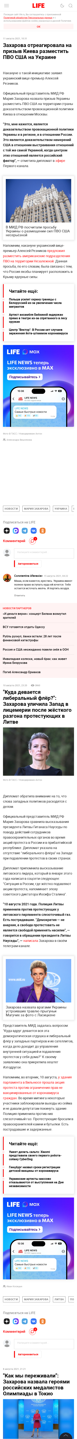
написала (30, 940)
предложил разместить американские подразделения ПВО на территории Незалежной (36, 255)
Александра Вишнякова (19, 439)
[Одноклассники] (42, 530)
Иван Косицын (14, 1286)
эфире (60, 160)
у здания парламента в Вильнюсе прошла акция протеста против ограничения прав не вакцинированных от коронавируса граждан (37, 1087)
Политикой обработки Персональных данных (28, 17)
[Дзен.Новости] (6, 530)
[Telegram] (24, 530)
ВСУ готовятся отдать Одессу (24, 627)
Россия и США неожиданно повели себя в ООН (36, 649)
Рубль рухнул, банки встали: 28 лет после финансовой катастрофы (32, 638)
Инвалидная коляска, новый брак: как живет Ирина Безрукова (35, 661)
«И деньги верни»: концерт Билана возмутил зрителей (34, 616)
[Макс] (15, 530)
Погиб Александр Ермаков (22, 672)
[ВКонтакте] (33, 530)
